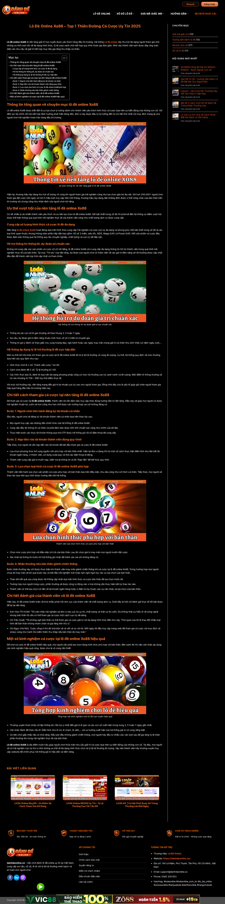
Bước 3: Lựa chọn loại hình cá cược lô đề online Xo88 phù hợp (39, 87)
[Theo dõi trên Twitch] (23, 878)
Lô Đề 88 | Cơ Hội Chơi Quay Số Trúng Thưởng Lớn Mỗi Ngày (137, 805)
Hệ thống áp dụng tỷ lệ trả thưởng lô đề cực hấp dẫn (35, 75)
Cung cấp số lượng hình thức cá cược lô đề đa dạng (35, 69)
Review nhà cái (205, 13)
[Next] (156, 787)
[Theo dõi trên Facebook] (10, 878)
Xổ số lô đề (124, 13)
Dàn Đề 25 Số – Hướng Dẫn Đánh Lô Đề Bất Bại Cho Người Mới (199, 80)
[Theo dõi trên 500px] (16, 878)
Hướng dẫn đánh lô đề (183, 39)
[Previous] (14, 787)
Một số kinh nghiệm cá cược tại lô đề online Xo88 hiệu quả (37, 96)
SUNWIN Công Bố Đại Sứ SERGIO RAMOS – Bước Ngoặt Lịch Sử (198, 68)
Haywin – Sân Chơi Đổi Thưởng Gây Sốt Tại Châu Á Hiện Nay (199, 92)
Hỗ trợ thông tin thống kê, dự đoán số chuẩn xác (33, 72)
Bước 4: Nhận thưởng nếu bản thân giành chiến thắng (36, 90)
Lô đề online (102, 13)
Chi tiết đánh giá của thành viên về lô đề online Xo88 (34, 93)
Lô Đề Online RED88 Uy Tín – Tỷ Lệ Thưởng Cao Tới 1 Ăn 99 (84, 805)
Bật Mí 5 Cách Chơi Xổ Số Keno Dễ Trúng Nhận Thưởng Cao (198, 104)
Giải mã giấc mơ (151, 13)
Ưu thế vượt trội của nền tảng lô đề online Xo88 (32, 65)
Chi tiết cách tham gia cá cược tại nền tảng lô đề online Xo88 (38, 78)
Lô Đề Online (174, 853)
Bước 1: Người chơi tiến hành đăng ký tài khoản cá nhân (37, 81)
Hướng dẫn (179, 13)
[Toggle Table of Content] (63, 58)
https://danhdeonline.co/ (176, 858)
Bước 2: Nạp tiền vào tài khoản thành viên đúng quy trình (37, 84)
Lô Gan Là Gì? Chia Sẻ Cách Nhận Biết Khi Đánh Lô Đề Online (198, 116)
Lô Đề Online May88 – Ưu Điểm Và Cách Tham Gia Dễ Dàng (32, 805)
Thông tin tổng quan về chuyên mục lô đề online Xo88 (35, 62)
